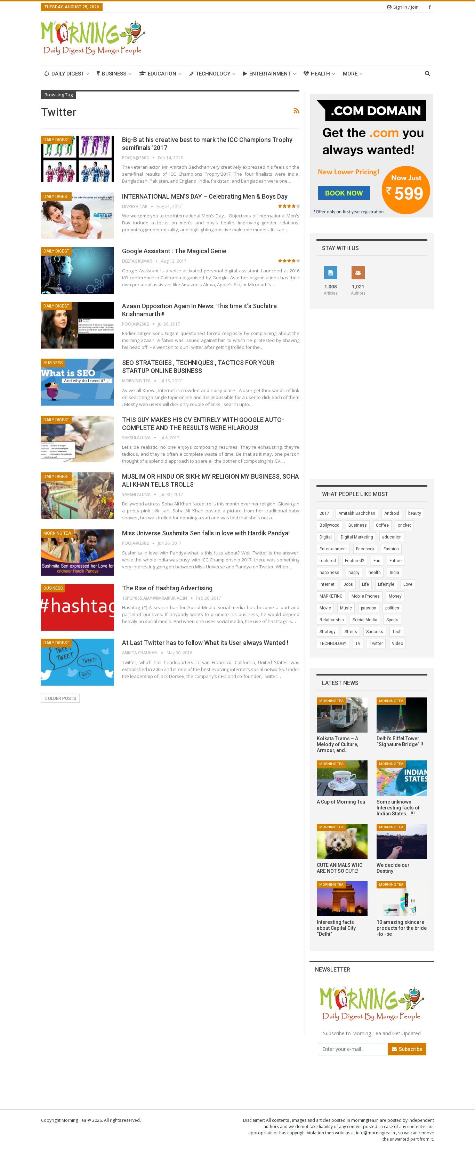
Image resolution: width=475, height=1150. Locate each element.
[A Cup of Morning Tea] (342, 778)
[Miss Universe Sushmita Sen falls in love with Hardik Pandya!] (77, 552)
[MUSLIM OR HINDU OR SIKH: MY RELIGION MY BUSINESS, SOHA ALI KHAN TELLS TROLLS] (77, 495)
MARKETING (331, 596)
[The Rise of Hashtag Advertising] (77, 607)
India (394, 572)
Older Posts (61, 698)
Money (395, 596)
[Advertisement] (307, 38)
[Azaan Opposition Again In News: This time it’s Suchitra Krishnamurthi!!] (77, 325)
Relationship (332, 619)
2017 (324, 513)
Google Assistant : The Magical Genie (174, 251)
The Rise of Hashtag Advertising (167, 588)
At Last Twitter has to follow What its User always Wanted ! (205, 642)
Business (114, 74)
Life (365, 584)
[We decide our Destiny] (402, 841)
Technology (213, 74)
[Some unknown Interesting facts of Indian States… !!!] (402, 778)
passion (368, 608)
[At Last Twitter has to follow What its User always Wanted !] (77, 662)
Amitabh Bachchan (356, 513)
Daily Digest (67, 74)
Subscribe (410, 1049)
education (392, 537)
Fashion (391, 548)
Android (391, 513)
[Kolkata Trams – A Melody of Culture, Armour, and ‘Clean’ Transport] (342, 715)
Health (320, 74)
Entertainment (270, 74)
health (375, 572)
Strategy (328, 631)
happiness (329, 572)
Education (162, 74)
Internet (327, 584)
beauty (414, 513)
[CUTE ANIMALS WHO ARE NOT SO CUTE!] (342, 841)
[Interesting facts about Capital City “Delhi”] (342, 899)
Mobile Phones (366, 596)
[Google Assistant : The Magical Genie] (77, 270)
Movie (325, 608)
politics (392, 608)
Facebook (365, 548)
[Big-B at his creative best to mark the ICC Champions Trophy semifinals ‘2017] (77, 159)
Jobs (348, 584)
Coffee (382, 525)
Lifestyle (386, 584)
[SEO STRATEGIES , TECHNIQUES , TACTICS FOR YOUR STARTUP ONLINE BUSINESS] (77, 382)
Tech (397, 631)
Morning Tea (57, 533)
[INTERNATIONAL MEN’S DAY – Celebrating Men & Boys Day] (77, 215)
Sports (392, 619)
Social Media (365, 619)
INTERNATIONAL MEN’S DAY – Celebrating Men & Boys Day (205, 196)
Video (397, 643)
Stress (351, 631)
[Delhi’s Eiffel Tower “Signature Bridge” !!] (402, 715)
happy (354, 572)
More (350, 74)
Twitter (376, 643)
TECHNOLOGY (333, 643)
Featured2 (354, 560)
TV (358, 643)
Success (374, 631)
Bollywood (329, 525)
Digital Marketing (357, 537)
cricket (404, 525)
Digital (326, 537)
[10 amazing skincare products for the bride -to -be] (402, 899)
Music (346, 608)
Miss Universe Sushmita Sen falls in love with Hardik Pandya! (206, 533)
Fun (376, 560)
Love (407, 584)
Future (395, 560)
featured (328, 560)
